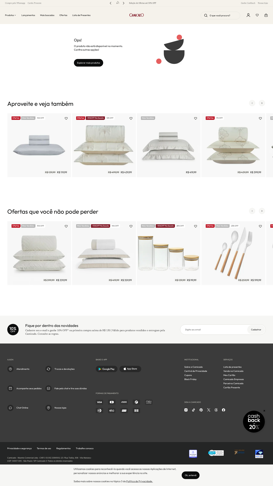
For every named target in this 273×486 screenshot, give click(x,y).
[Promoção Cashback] (254, 422)
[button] (252, 103)
